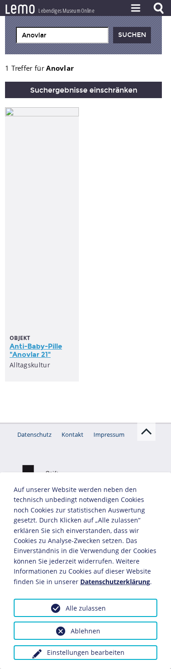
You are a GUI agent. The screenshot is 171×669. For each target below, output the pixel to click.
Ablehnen (85, 631)
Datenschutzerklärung (115, 581)
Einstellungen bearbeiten (85, 652)
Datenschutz (34, 434)
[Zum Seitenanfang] (146, 432)
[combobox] (62, 35)
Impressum (108, 434)
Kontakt (72, 434)
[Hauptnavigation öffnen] (135, 8)
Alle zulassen (86, 608)
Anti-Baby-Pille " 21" (36, 350)
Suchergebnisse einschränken (83, 90)
